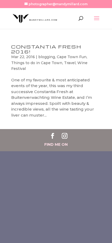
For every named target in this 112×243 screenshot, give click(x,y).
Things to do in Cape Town (36, 62)
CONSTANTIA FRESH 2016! (46, 49)
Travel (70, 62)
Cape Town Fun (71, 56)
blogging (46, 56)
